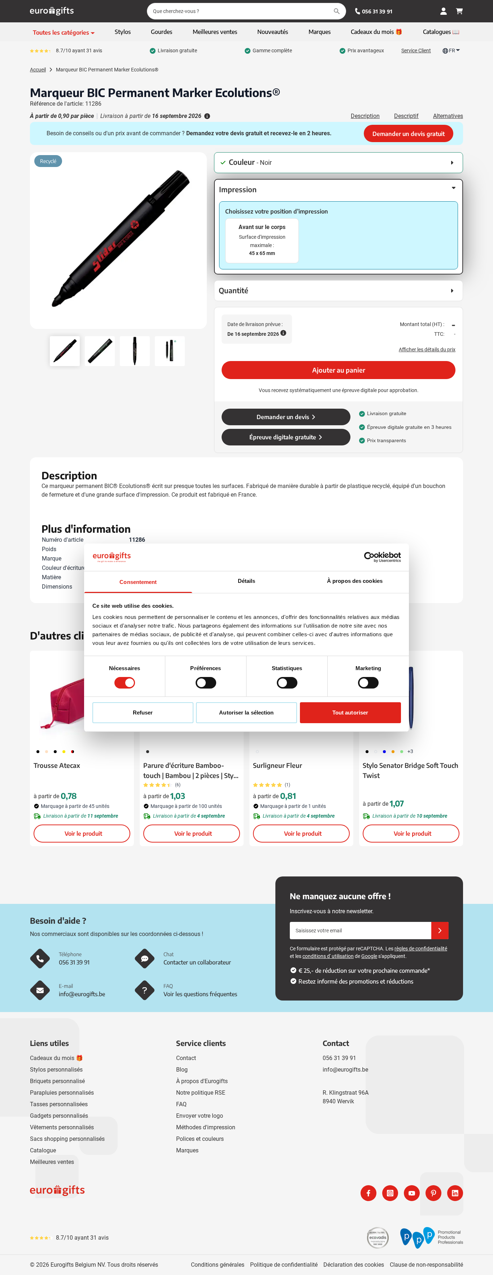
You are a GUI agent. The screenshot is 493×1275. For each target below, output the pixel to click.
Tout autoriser (350, 712)
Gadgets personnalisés (59, 1115)
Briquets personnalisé (57, 1081)
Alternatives (448, 116)
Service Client (416, 50)
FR (452, 50)
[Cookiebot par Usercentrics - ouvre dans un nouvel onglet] (369, 557)
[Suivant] (200, 243)
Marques (187, 1150)
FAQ (181, 1104)
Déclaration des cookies (353, 1264)
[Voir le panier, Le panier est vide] (459, 11)
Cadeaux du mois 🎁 (56, 1058)
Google (369, 956)
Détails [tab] (247, 581)
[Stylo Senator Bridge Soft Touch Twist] (411, 697)
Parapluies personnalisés (62, 1092)
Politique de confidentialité (284, 1264)
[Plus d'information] (206, 116)
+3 (410, 751)
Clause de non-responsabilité (426, 1264)
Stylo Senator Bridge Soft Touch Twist (410, 770)
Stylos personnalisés (56, 1069)
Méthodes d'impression (205, 1127)
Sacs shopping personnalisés (67, 1138)
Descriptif (406, 116)
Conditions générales (217, 1264)
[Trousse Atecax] (82, 697)
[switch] (206, 683)
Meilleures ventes (52, 1162)
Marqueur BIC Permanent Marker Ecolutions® (107, 69)
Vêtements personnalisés (62, 1127)
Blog (182, 1069)
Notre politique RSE (200, 1092)
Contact (186, 1058)
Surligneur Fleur (277, 765)
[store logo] (137, 1193)
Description (365, 116)
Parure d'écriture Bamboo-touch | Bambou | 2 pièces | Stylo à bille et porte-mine (191, 771)
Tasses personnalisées (59, 1104)
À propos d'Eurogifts (202, 1081)
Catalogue (43, 1150)
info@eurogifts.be (345, 1069)
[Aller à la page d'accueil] (52, 11)
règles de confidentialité (420, 948)
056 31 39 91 (377, 11)
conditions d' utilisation (328, 956)
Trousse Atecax (57, 765)
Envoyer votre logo (199, 1115)
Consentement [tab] (138, 582)
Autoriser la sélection (246, 712)
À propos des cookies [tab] (355, 581)
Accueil (38, 69)
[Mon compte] (443, 11)
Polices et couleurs (200, 1138)
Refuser (143, 712)
